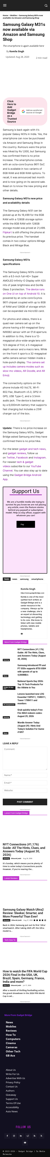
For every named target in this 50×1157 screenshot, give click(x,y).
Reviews (6, 920)
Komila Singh (16, 51)
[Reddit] (27, 1136)
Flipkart (7, 232)
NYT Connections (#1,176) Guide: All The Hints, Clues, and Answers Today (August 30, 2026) (24, 850)
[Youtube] (25, 1142)
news (14, 579)
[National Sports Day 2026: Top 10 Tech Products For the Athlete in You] (9, 684)
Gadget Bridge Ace (8, 688)
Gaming (6, 660)
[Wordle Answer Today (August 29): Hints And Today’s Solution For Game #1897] (9, 725)
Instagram (40, 457)
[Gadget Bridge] (25, 5)
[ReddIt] (37, 65)
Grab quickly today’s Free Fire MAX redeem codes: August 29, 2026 (30, 713)
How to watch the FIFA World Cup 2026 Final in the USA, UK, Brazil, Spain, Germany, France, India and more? (25, 976)
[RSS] (34, 1136)
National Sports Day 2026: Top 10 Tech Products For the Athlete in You (30, 684)
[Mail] (22, 633)
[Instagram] (14, 1136)
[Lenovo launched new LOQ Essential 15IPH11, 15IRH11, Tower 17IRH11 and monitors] (9, 697)
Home (5, 15)
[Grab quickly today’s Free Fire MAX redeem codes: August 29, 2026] (9, 713)
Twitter (11, 457)
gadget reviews (17, 453)
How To (6, 985)
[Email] (44, 65)
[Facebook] (5, 65)
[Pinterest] (18, 65)
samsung (24, 579)
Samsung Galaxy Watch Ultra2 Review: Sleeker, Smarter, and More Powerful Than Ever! (23, 913)
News (6, 676)
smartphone (37, 579)
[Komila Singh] (4, 51)
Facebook (22, 457)
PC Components (9, 704)
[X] (12, 65)
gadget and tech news (32, 448)
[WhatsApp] (25, 65)
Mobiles (13, 15)
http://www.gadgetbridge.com (32, 593)
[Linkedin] (31, 65)
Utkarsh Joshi (16, 858)
